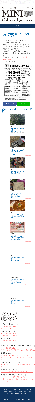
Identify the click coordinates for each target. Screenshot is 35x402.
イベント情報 (12, 389)
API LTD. (13, 399)
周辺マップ (24, 393)
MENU (17, 26)
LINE (25, 103)
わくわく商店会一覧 (23, 389)
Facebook (11, 103)
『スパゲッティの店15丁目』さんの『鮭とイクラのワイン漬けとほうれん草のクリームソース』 (18, 379)
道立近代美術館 (22, 391)
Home (5, 389)
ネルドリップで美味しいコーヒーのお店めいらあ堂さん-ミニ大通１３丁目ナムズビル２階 (17, 357)
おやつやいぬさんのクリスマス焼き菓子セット (17, 372)
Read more (28, 134)
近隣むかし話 (12, 391)
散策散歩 (17, 393)
